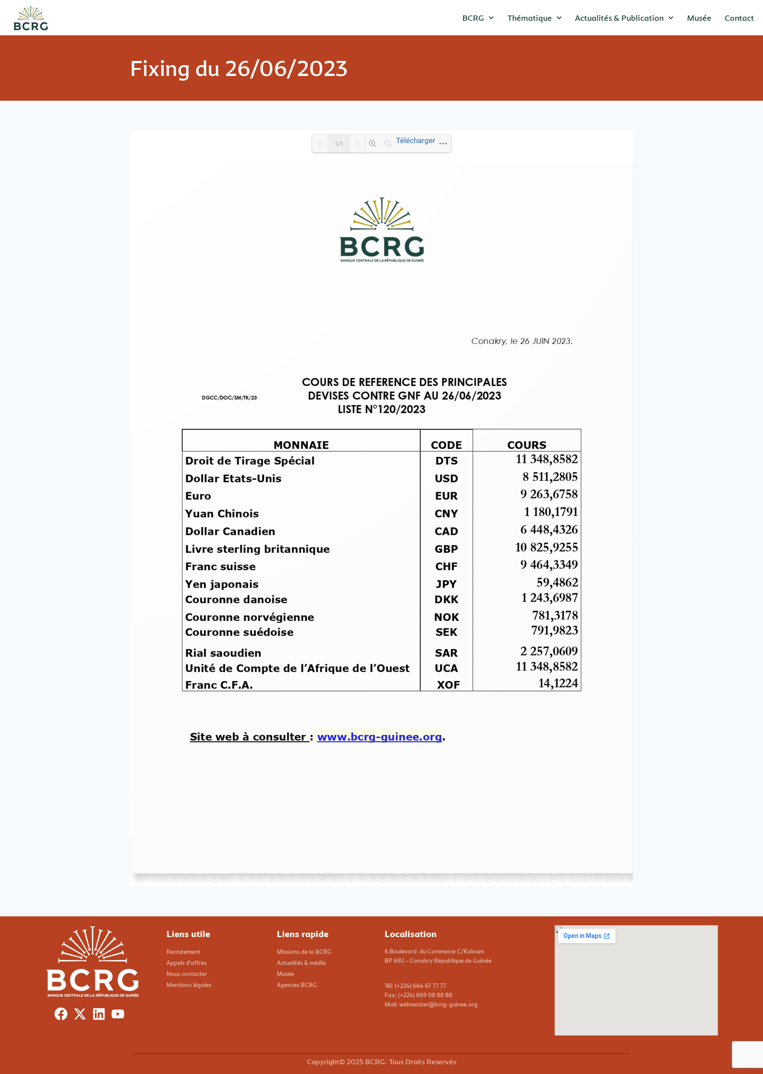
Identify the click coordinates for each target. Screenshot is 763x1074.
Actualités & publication (619, 18)
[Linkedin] (101, 1016)
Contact (739, 18)
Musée (699, 18)
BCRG (473, 18)
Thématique (529, 18)
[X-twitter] (82, 1016)
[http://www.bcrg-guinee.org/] (379, 736)
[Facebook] (63, 1016)
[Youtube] (119, 1016)
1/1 (339, 143)
